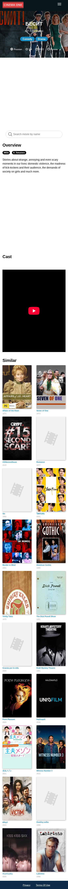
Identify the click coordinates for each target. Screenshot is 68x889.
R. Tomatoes (19, 153)
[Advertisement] (34, 92)
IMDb (6, 153)
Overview (11, 145)
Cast (7, 256)
